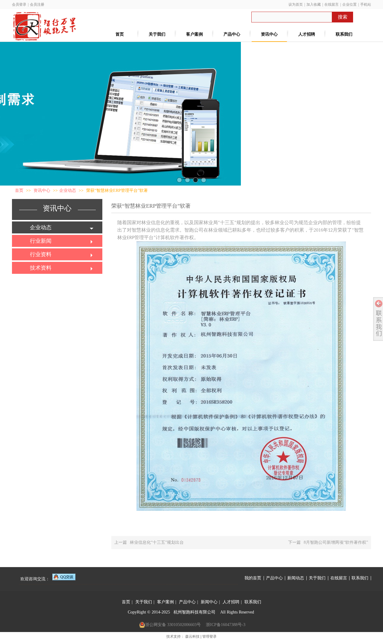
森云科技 (192, 636)
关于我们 (317, 578)
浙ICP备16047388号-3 (225, 624)
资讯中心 (42, 190)
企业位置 (349, 4)
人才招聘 (231, 602)
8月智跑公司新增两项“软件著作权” (336, 542)
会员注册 (37, 4)
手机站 (365, 4)
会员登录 (19, 4)
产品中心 (274, 578)
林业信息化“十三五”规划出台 (157, 542)
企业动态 (67, 190)
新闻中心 (209, 602)
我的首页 (252, 578)
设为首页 (295, 4)
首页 (19, 190)
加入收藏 (313, 4)
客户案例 (165, 602)
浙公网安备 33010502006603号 (173, 624)
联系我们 (360, 578)
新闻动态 (295, 578)
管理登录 (209, 636)
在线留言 (331, 4)
